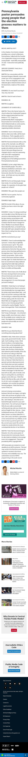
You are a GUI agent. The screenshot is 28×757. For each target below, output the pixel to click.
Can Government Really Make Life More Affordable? (18, 591)
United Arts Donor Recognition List (11, 733)
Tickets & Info (14, 508)
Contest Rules (6, 723)
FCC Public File (6, 726)
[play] (2, 755)
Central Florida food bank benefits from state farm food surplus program (19, 603)
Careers (5, 699)
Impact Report (6, 736)
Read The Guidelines (14, 651)
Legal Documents (7, 706)
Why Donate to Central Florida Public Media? (14, 617)
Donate (23, 2)
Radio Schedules (7, 696)
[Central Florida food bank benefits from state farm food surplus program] (7, 602)
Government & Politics (18, 574)
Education (15, 558)
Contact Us (5, 702)
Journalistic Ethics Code (14, 646)
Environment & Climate (18, 546)
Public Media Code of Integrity (14, 665)
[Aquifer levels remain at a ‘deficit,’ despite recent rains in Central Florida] (7, 549)
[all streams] (26, 755)
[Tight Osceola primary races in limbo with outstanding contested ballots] (7, 577)
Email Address (7, 529)
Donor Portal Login (7, 729)
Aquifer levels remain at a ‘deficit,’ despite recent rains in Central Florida (19, 550)
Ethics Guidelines (7, 709)
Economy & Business (17, 587)
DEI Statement (6, 716)
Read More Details (14, 670)
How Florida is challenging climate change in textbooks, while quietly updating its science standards (19, 564)
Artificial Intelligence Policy (9, 712)
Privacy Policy (6, 719)
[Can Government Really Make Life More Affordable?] (7, 590)
